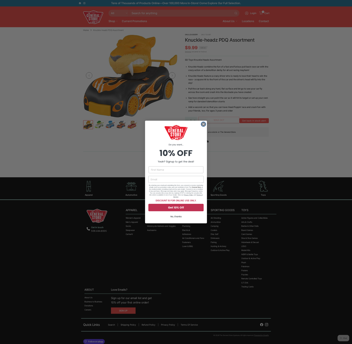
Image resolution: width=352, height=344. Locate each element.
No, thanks (176, 216)
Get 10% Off (176, 207)
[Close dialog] (203, 124)
